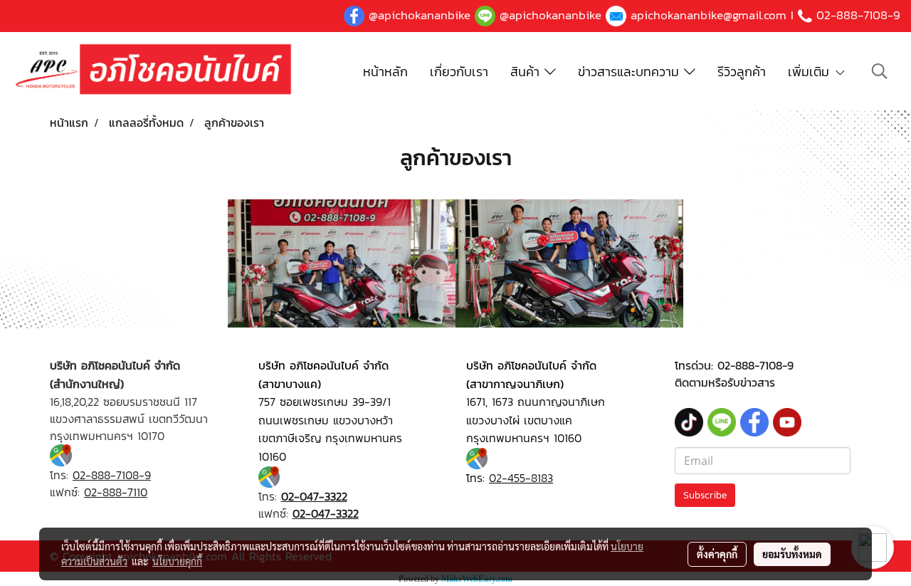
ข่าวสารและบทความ (631, 71)
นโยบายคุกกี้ (177, 561)
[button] (879, 71)
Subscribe (705, 495)
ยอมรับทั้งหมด (792, 554)
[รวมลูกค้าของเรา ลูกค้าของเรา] (342, 263)
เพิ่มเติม (811, 71)
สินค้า (527, 71)
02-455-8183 (521, 477)
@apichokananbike (419, 15)
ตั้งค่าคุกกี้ (717, 554)
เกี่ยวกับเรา (459, 71)
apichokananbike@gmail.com (708, 15)
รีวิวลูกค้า (741, 71)
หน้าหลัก (385, 71)
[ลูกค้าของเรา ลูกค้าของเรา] (569, 263)
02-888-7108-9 (858, 15)
